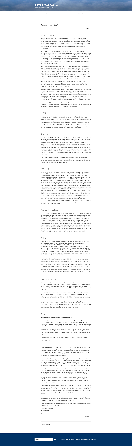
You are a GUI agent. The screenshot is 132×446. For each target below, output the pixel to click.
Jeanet (40, 13)
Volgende (87, 28)
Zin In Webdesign (79, 439)
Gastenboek (73, 13)
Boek (59, 13)
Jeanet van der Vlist (58, 22)
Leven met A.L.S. (46, 4)
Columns (54, 13)
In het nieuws (65, 13)
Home (36, 13)
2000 (43, 424)
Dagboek (46, 13)
